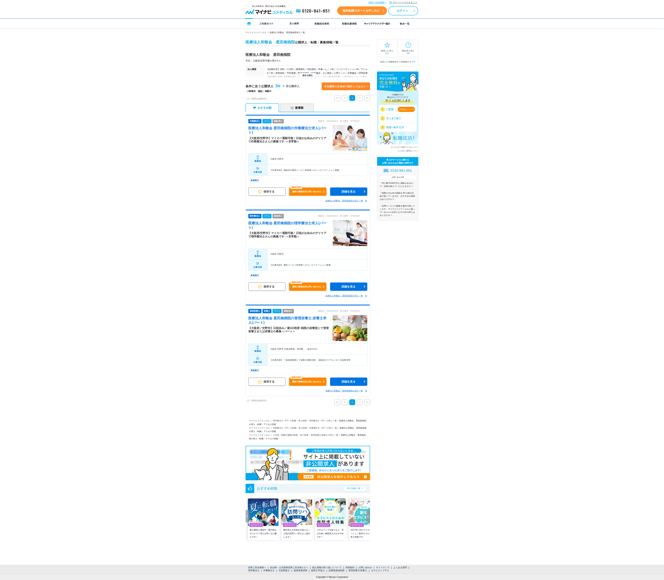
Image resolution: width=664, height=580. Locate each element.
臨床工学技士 (318, 570)
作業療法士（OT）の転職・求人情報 (290, 428)
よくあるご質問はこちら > (408, 151)
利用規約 (349, 567)
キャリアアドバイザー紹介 (377, 23)
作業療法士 (269, 570)
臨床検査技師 (300, 570)
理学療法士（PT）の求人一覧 (323, 420)
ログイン (402, 10)
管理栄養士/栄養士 (357, 570)
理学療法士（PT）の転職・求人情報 (290, 420)
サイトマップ (382, 567)
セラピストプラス (380, 570)
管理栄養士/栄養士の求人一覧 (324, 435)
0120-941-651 (313, 11)
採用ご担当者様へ (377, 2)
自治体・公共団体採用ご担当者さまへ (289, 567)
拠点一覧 (404, 23)
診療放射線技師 (336, 570)
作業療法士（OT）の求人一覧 (323, 428)
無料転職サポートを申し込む (361, 10)
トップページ (249, 23)
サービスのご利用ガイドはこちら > (404, 147)
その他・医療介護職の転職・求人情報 (290, 435)
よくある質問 (400, 567)
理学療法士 (253, 570)
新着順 (299, 107)
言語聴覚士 (284, 570)
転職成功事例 (322, 23)
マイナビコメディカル (256, 32)
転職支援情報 (349, 23)
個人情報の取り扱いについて (327, 567)
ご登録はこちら (405, 109)
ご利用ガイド (266, 23)
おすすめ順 (264, 107)
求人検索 (294, 23)
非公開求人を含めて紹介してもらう (345, 86)
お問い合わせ (365, 567)
